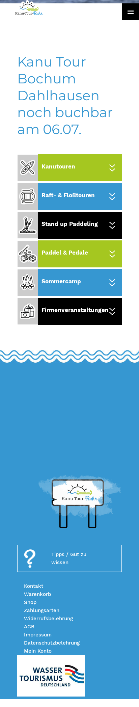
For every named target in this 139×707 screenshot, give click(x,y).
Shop (30, 602)
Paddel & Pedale (64, 252)
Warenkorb (37, 594)
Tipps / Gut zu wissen (68, 558)
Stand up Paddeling (69, 223)
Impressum (38, 635)
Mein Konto (38, 651)
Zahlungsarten (41, 610)
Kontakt (33, 586)
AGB (29, 627)
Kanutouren (58, 166)
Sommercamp (61, 281)
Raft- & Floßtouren (68, 195)
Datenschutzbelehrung (52, 643)
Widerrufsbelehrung (48, 619)
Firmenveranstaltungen (75, 310)
